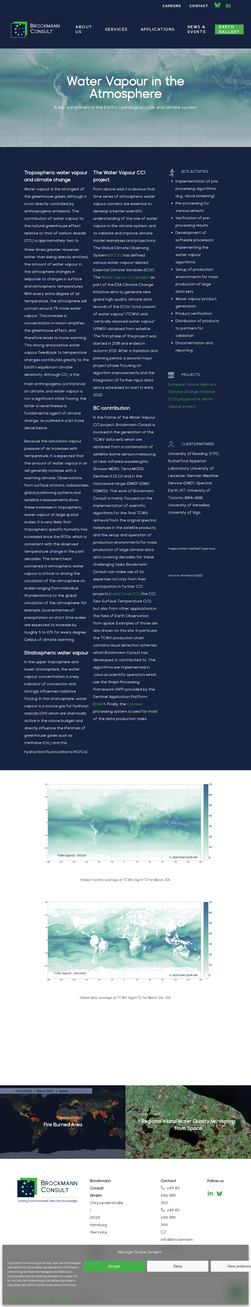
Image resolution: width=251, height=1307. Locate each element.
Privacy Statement (39, 1297)
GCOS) (115, 255)
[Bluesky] (219, 1193)
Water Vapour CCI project (125, 277)
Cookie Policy (16, 1297)
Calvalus (134, 704)
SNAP (99, 704)
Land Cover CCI (125, 593)
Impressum (61, 1297)
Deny (178, 1266)
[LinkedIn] (210, 1193)
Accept (114, 1266)
